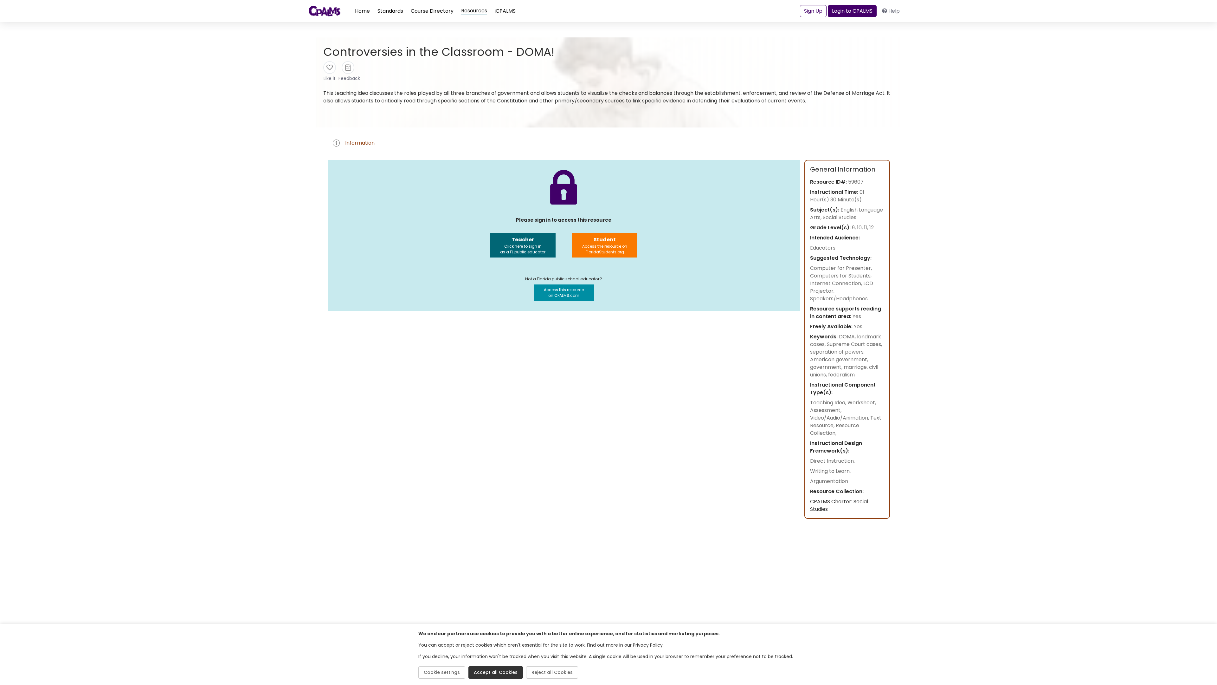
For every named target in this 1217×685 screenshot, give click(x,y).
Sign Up (813, 11)
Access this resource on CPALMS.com (564, 292)
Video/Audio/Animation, (840, 417)
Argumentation (829, 481)
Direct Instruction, (832, 461)
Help (894, 11)
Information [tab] (360, 143)
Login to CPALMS (852, 11)
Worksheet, (861, 402)
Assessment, (825, 410)
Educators (822, 247)
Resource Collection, (834, 429)
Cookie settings (442, 672)
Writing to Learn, (830, 471)
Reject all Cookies (552, 672)
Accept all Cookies (496, 672)
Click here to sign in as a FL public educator (522, 245)
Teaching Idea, (828, 402)
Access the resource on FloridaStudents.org (604, 245)
